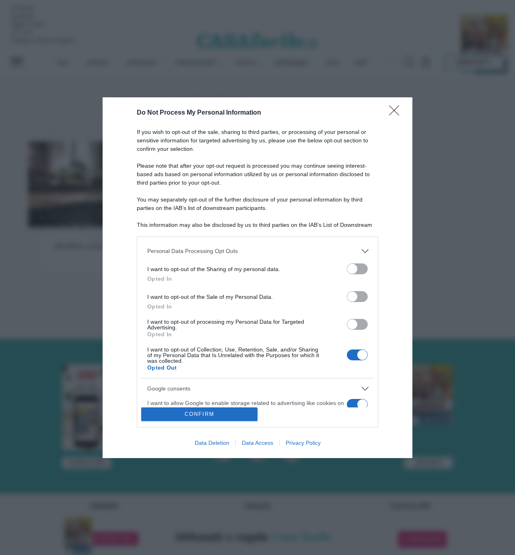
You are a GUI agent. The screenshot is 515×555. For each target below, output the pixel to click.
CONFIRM (199, 414)
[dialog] (257, 277)
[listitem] (257, 251)
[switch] (357, 268)
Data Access (257, 443)
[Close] (396, 113)
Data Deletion (212, 443)
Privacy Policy (303, 443)
